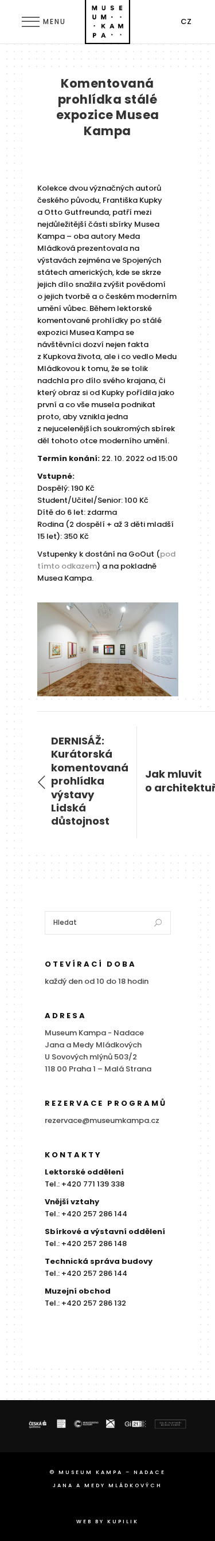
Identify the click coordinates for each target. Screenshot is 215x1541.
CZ (186, 21)
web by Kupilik (107, 1521)
